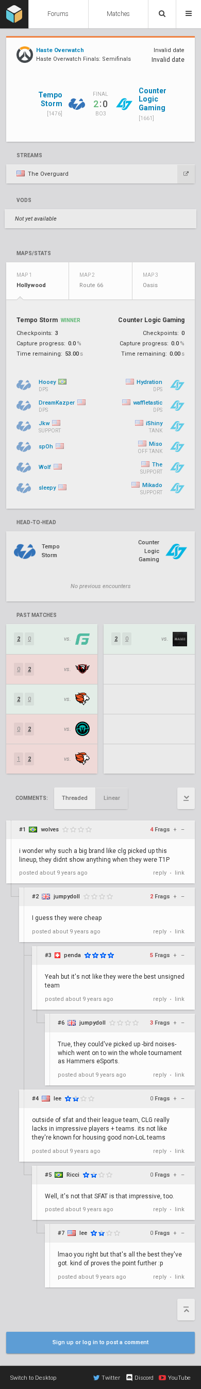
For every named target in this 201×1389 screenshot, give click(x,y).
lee (57, 1098)
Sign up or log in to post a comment (100, 1342)
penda (72, 955)
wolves (50, 829)
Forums (58, 14)
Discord (144, 1378)
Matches (118, 14)
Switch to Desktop (33, 1378)
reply (159, 873)
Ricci (72, 1175)
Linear (112, 798)
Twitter (111, 1378)
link (180, 873)
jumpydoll (67, 896)
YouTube (179, 1378)
